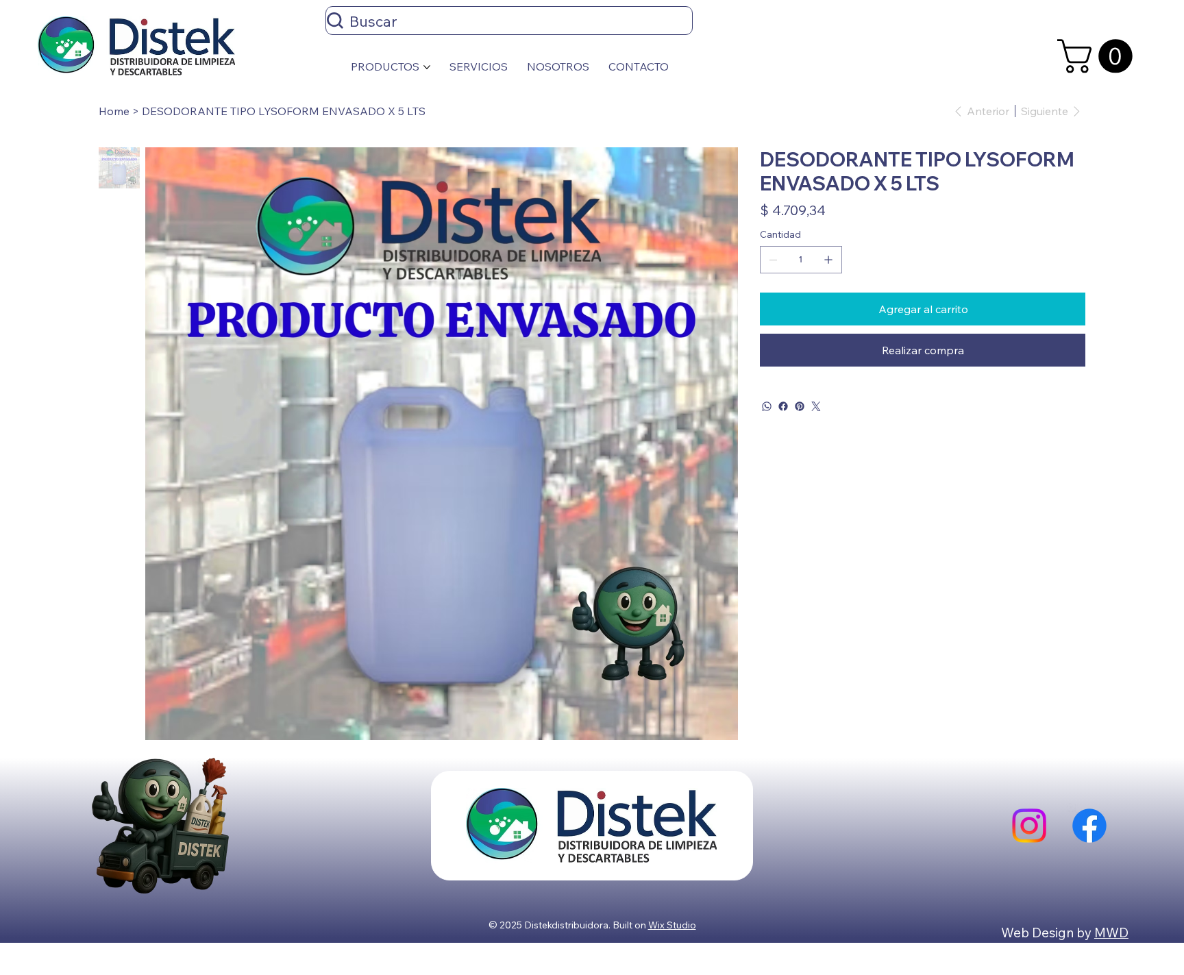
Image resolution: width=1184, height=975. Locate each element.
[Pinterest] (799, 406)
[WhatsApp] (767, 406)
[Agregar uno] (828, 259)
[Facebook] (783, 406)
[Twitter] (816, 406)
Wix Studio (672, 925)
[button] (1099, 56)
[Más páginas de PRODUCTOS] (426, 67)
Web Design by (1047, 932)
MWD (1111, 932)
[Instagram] (1029, 825)
